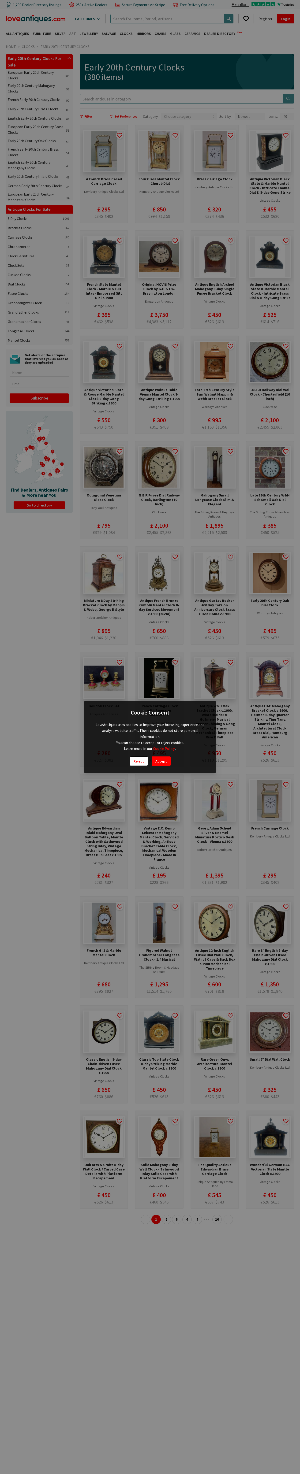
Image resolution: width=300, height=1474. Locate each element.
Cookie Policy (164, 748)
